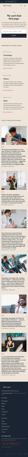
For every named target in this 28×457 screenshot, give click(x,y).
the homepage (10, 26)
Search (14, 35)
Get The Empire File (11, 1)
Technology (4, 401)
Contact (3, 432)
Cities (3, 409)
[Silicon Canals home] (7, 5)
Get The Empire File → (11, 443)
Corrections (4, 429)
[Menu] (25, 5)
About (3, 421)
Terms (13, 453)
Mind (2, 406)
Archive (3, 414)
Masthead (4, 424)
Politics (3, 403)
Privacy (8, 453)
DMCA (25, 453)
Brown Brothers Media (7, 393)
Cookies (19, 453)
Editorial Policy (5, 426)
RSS (10, 447)
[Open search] (21, 5)
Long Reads (4, 412)
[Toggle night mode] (2, 2)
